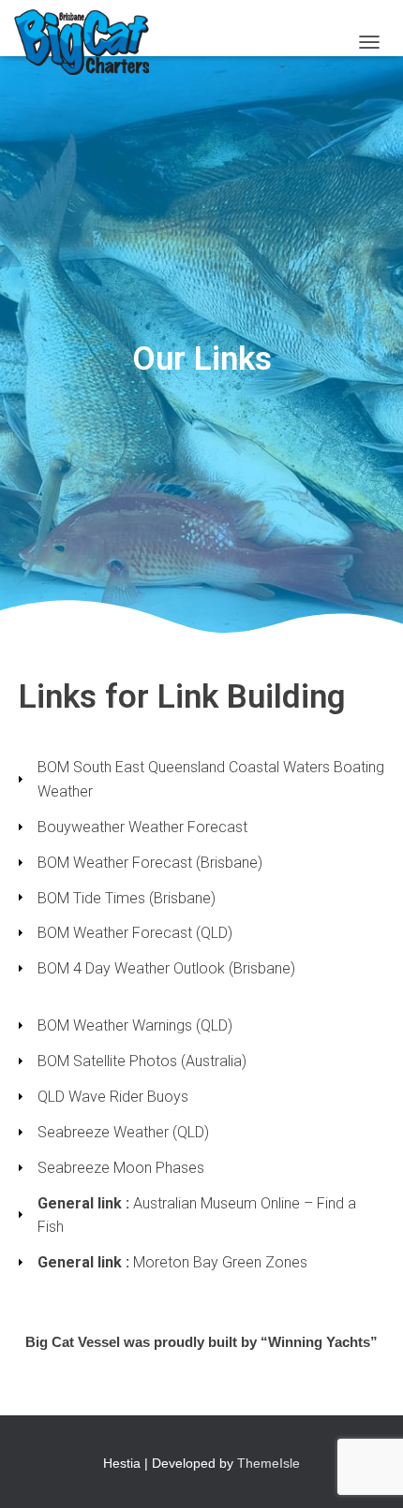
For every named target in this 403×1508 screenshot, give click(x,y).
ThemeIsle (268, 1463)
